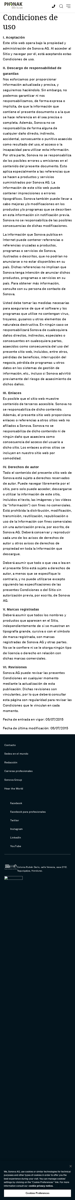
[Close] (71, 1166)
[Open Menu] (68, 6)
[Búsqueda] (61, 6)
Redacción (10, 762)
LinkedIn (15, 837)
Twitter (14, 820)
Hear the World (13, 788)
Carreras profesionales (18, 771)
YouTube (15, 846)
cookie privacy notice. (41, 1185)
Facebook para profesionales (28, 811)
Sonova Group (13, 779)
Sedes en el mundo (16, 753)
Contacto (10, 745)
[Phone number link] (54, 6)
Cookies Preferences (37, 1193)
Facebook (16, 803)
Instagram (16, 829)
